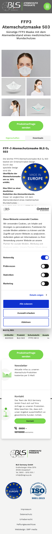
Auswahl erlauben (26, 313)
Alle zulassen (26, 304)
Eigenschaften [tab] (12, 138)
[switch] (45, 266)
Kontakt (30, 421)
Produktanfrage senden (26, 126)
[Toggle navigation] (47, 6)
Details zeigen (36, 295)
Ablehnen (26, 322)
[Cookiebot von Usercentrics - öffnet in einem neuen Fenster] (37, 209)
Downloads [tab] (38, 138)
